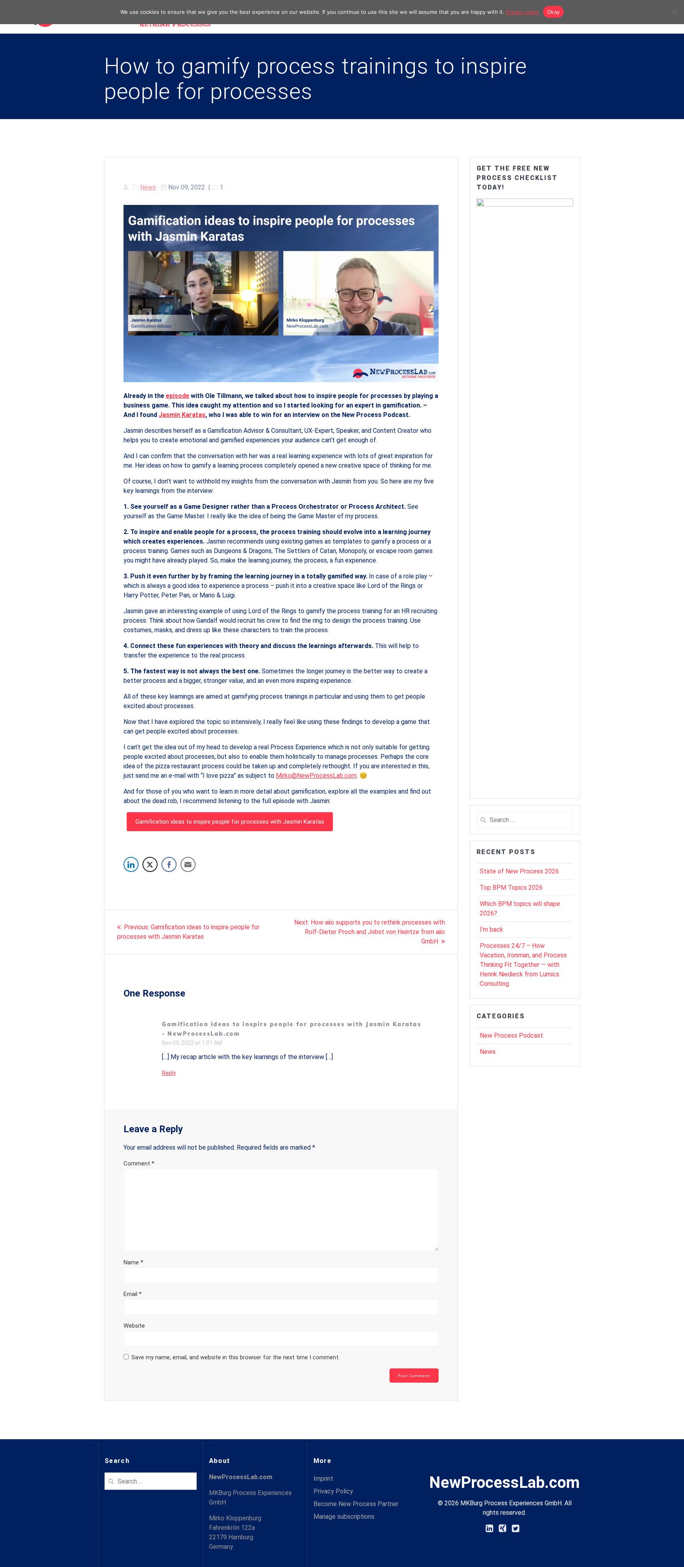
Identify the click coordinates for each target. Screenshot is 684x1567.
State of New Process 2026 (519, 871)
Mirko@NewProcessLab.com (316, 775)
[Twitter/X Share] (150, 864)
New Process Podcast (511, 1035)
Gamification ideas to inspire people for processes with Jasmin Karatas (229, 821)
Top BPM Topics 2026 (511, 887)
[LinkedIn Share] (131, 864)
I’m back (491, 929)
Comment (139, 1163)
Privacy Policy (333, 1491)
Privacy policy (522, 12)
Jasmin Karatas (182, 415)
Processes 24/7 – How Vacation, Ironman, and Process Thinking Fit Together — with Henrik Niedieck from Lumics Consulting (523, 964)
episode (177, 396)
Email (133, 1294)
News (148, 187)
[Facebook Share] (169, 864)
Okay (553, 12)
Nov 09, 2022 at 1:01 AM (192, 1043)
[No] (674, 12)
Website (134, 1325)
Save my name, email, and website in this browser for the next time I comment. (235, 1357)
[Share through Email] (188, 864)
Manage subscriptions (344, 1516)
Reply (169, 1073)
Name (133, 1262)
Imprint (323, 1478)
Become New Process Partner (356, 1504)
